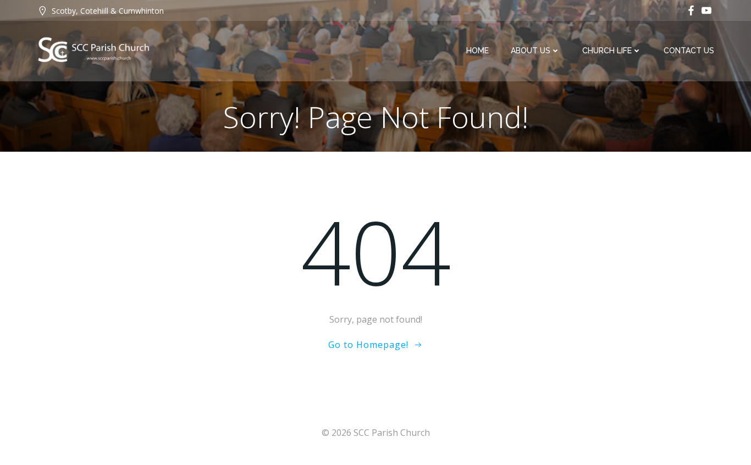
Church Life (607, 50)
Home (477, 50)
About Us (530, 50)
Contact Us (689, 50)
